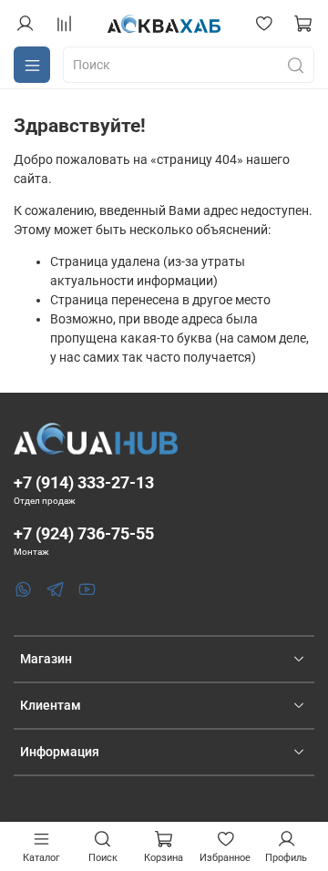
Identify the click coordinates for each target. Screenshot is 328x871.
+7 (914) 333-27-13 (84, 482)
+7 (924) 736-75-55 (84, 533)
